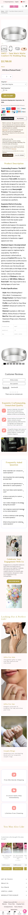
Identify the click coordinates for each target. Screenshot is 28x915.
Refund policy (14, 909)
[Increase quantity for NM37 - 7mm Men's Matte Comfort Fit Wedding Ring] (10, 76)
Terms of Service (18, 906)
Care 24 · (19, 155)
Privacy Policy (11, 904)
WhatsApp (5, 129)
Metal (3, 66)
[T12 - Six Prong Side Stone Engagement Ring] (18, 848)
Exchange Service (8, 906)
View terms (13, 148)
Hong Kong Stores (9, 1)
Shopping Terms (20, 904)
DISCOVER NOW (14, 581)
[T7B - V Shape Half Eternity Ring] (6, 848)
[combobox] (6, 864)
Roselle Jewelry (21, 902)
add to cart (8, 95)
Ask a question (14, 383)
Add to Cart (6, 868)
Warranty (4, 904)
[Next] (24, 30)
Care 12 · (7, 155)
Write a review (14, 380)
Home (2, 11)
